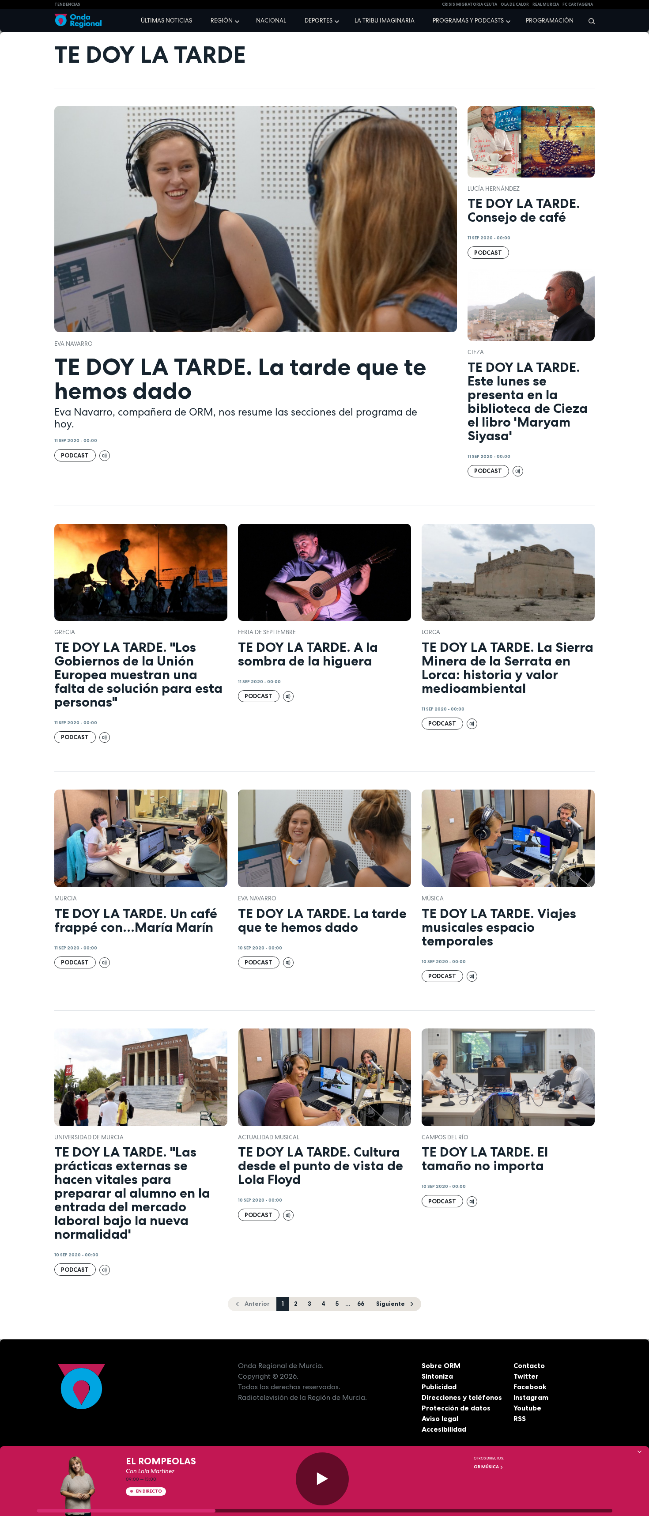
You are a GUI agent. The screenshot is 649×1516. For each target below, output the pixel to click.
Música (433, 898)
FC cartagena (577, 4)
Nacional (271, 20)
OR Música (487, 1467)
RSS (519, 1418)
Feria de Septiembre (267, 632)
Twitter (526, 1376)
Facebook (530, 1386)
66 (360, 1303)
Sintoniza (437, 1376)
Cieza (476, 352)
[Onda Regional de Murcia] (78, 21)
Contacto (529, 1365)
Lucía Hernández (494, 189)
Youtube (527, 1407)
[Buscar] (589, 20)
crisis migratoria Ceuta (469, 4)
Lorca (431, 632)
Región (222, 20)
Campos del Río (445, 1137)
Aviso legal (440, 1418)
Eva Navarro (73, 344)
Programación (550, 20)
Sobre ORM (441, 1365)
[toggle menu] (237, 20)
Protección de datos (456, 1407)
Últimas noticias (166, 20)
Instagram (530, 1397)
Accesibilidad (444, 1429)
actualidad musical (268, 1137)
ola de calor (515, 4)
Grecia (64, 632)
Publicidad (439, 1386)
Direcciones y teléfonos (462, 1397)
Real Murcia (545, 4)
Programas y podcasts (468, 20)
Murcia (65, 898)
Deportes (318, 20)
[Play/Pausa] (322, 1478)
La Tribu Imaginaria (385, 20)
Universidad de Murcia (89, 1137)
